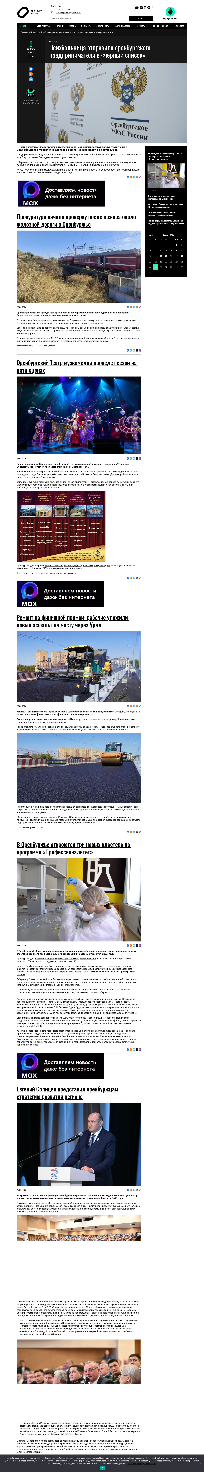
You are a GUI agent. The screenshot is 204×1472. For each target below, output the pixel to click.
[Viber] (140, 177)
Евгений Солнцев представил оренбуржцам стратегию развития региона (68, 1093)
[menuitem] (23, 26)
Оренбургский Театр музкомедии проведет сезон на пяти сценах (77, 366)
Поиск (141, 18)
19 (161, 262)
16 (182, 256)
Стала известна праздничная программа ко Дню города (161, 197)
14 (171, 256)
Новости (34, 32)
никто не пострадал (27, 341)
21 (171, 262)
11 (156, 256)
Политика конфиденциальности (142, 1463)
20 (166, 262)
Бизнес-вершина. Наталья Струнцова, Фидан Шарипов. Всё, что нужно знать (166, 222)
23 (182, 262)
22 (176, 262)
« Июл (150, 235)
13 (166, 256)
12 (161, 256)
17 (150, 262)
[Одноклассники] (30, 74)
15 (176, 256)
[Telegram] (31, 79)
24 (150, 267)
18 (156, 262)
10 (150, 256)
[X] (137, 177)
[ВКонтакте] (30, 69)
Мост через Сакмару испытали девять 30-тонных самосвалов (166, 205)
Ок (102, 1468)
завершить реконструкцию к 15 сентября (73, 822)
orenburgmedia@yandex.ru (68, 12)
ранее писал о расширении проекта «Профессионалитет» (65, 958)
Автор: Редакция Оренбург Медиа (31, 101)
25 (156, 267)
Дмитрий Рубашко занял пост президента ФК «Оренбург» (162, 214)
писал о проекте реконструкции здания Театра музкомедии (77, 565)
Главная (24, 32)
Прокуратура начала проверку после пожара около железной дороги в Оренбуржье (77, 220)
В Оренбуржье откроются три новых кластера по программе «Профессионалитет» (74, 848)
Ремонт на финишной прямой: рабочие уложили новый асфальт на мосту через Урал (73, 621)
